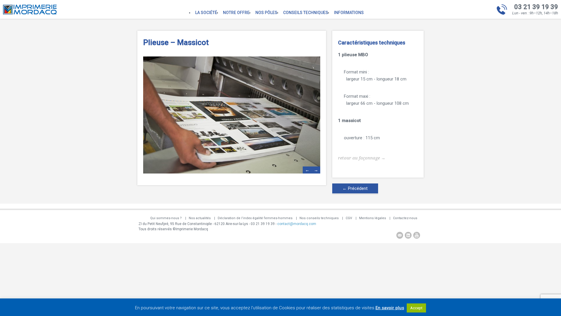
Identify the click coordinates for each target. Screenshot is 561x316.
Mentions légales (372, 218)
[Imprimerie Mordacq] (30, 13)
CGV (349, 218)
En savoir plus (389, 307)
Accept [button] (416, 308)
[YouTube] (416, 236)
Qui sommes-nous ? (166, 218)
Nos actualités (200, 218)
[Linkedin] (408, 236)
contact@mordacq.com (296, 224)
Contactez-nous (405, 218)
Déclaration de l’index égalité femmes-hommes (255, 218)
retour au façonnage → (361, 158)
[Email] (399, 236)
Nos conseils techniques (319, 218)
